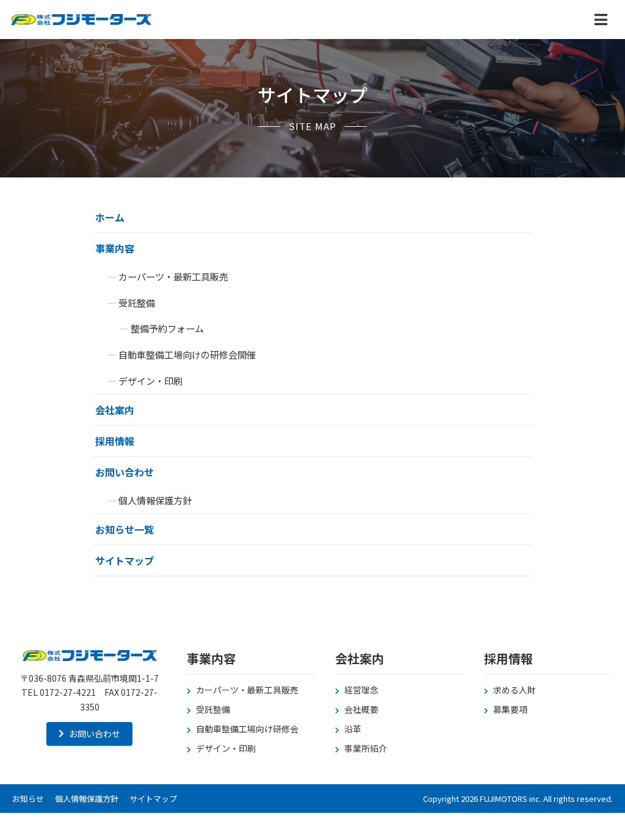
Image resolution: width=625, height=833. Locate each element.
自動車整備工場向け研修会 (247, 729)
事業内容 (114, 248)
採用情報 (114, 441)
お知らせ (28, 798)
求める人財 (514, 690)
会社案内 (114, 409)
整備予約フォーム (167, 328)
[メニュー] (600, 19)
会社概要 (361, 709)
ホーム (110, 217)
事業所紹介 (365, 748)
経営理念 (361, 690)
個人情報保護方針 (155, 500)
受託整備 (136, 302)
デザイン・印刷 (150, 380)
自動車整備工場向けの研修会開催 (187, 354)
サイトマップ (124, 560)
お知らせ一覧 (124, 529)
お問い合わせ (124, 472)
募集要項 (510, 709)
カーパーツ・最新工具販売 (173, 276)
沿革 (352, 729)
